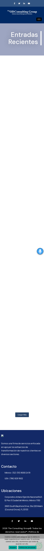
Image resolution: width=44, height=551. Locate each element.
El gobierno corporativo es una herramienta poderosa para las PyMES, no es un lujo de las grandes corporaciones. (19, 175)
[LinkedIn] (24, 3)
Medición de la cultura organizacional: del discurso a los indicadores (21, 240)
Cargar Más (22, 415)
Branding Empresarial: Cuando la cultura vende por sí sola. (20, 302)
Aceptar (13, 547)
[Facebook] (14, 3)
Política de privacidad (27, 547)
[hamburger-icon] (39, 19)
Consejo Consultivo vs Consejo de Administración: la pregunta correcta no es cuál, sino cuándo (22, 383)
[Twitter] (19, 3)
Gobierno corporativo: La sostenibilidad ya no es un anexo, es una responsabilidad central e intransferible (21, 106)
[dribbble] (28, 3)
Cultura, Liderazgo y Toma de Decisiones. (18, 339)
